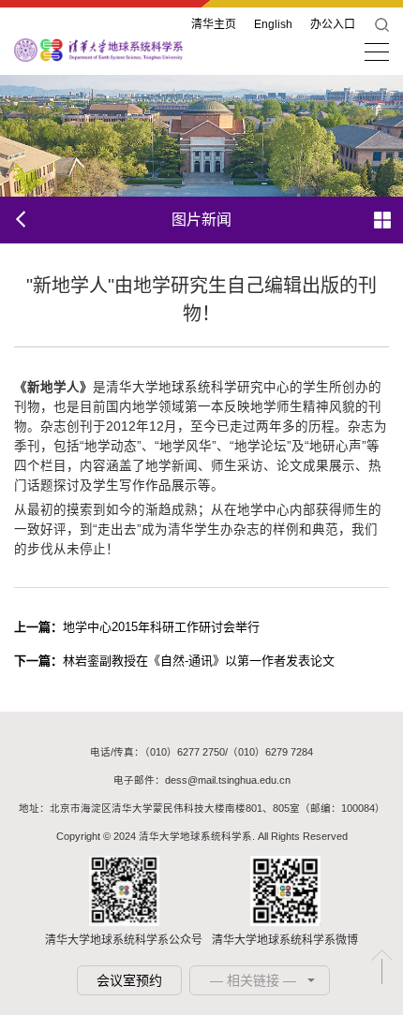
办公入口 (332, 24)
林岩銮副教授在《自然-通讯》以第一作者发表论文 (174, 661)
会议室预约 (129, 980)
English (273, 24)
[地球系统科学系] (98, 49)
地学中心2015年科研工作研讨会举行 (137, 627)
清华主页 (213, 24)
